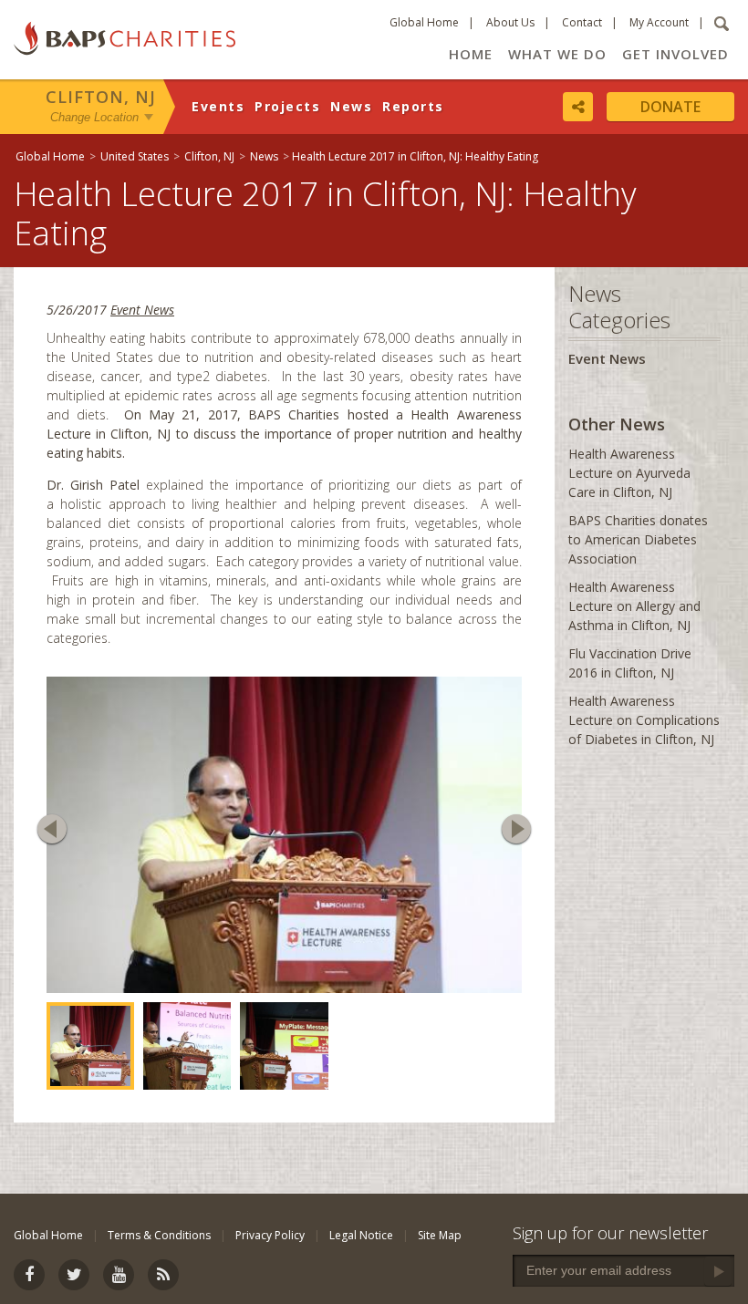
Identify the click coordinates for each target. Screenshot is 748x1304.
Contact (582, 22)
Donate (670, 107)
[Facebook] (29, 1274)
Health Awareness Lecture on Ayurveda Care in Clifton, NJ (629, 473)
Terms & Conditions (159, 1235)
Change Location (94, 117)
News (351, 106)
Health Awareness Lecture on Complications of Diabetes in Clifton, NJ (644, 720)
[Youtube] (118, 1274)
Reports (413, 106)
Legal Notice (361, 1235)
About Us (510, 22)
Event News (142, 309)
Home (471, 54)
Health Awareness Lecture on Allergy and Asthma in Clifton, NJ (634, 606)
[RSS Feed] (163, 1274)
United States (134, 156)
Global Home (424, 22)
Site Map (440, 1235)
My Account (659, 22)
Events (218, 106)
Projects (287, 106)
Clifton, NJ (101, 97)
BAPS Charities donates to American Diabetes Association (638, 539)
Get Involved (675, 54)
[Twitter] (73, 1274)
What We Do (557, 54)
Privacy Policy (270, 1235)
